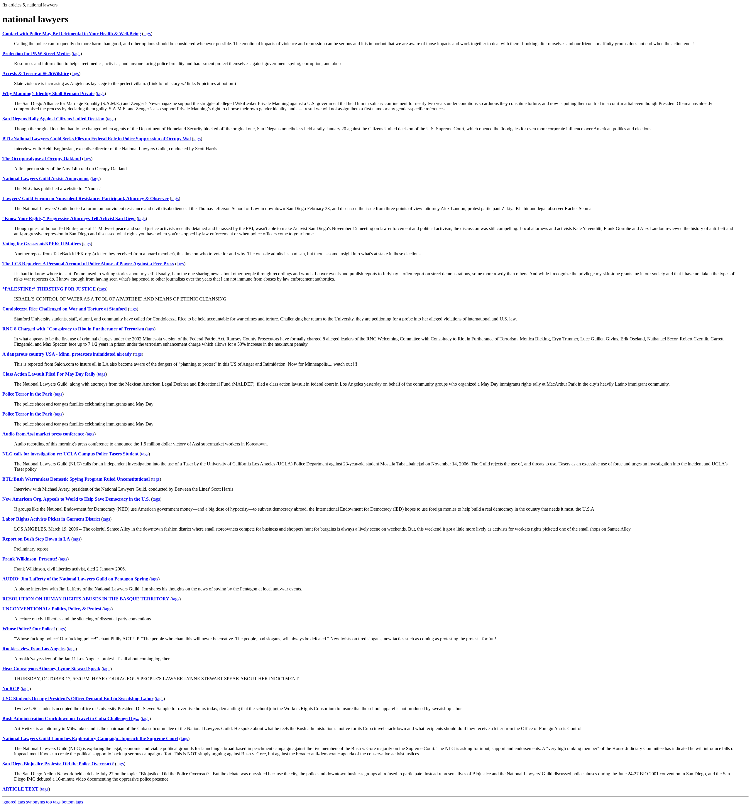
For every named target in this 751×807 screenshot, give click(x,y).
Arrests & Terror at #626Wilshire (35, 73)
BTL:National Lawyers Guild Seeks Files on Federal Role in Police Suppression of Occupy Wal (96, 138)
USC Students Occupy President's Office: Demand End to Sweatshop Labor (77, 698)
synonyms (35, 801)
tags (147, 33)
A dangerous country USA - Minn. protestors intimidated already (67, 354)
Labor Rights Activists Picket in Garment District (51, 518)
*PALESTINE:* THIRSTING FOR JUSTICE (49, 288)
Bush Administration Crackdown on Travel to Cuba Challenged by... (70, 718)
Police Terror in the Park (27, 393)
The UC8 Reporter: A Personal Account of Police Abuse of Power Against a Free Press (88, 263)
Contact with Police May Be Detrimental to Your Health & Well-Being (71, 33)
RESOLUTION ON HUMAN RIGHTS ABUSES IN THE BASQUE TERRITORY (85, 598)
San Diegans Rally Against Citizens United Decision (53, 118)
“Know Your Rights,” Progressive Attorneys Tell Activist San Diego (69, 218)
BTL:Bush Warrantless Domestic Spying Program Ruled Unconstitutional (76, 479)
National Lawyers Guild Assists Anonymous (45, 178)
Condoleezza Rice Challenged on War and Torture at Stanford (64, 308)
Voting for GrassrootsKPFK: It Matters (41, 243)
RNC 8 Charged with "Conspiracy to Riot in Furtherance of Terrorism (73, 328)
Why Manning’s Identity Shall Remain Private (48, 93)
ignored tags (13, 801)
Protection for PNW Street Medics (36, 53)
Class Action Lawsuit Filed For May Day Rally (48, 374)
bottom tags (72, 801)
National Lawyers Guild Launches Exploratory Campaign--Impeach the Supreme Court (90, 738)
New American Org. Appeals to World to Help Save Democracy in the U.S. (76, 499)
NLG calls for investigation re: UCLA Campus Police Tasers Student (70, 453)
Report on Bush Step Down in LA (36, 538)
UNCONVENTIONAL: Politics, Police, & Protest (51, 608)
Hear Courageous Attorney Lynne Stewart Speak (51, 668)
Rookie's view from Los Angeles (33, 648)
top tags (53, 801)
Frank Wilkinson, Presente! (29, 558)
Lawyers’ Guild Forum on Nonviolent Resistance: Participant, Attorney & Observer (85, 198)
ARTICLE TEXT (20, 788)
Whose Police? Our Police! (28, 628)
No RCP (10, 688)
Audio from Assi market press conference (43, 433)
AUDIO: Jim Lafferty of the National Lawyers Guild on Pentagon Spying (75, 578)
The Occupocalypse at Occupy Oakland (41, 158)
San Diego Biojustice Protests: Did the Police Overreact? (58, 763)
